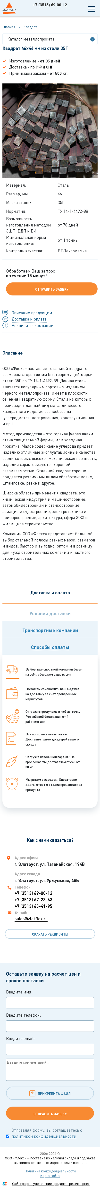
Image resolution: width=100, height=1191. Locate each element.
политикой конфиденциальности (44, 1136)
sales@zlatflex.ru (31, 918)
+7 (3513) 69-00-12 (50, 5)
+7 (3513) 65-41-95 (33, 906)
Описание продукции (32, 312)
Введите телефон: (23, 1015)
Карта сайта (50, 1176)
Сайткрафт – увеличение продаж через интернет (51, 1184)
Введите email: (20, 1038)
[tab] (50, 612)
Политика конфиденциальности (50, 1171)
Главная (9, 27)
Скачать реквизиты (50, 934)
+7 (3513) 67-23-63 (33, 899)
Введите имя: (19, 991)
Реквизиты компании (33, 325)
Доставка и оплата (29, 319)
